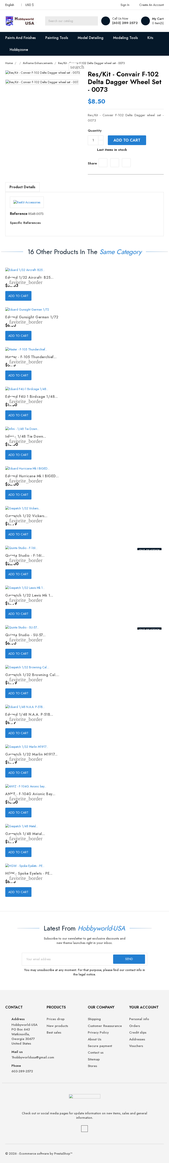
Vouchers (136, 1046)
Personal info (139, 1019)
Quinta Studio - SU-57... (25, 635)
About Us (94, 1039)
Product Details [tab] (22, 187)
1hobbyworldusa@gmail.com (25, 1057)
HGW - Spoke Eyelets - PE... (29, 873)
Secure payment (100, 1046)
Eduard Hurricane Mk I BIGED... (32, 476)
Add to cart (127, 140)
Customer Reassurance (105, 1026)
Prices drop (55, 1019)
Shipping (94, 1019)
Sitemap (94, 1059)
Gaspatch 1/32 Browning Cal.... (32, 674)
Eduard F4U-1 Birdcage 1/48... (31, 396)
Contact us (95, 1052)
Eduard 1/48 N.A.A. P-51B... (29, 714)
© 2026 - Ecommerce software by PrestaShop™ (38, 1153)
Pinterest (126, 162)
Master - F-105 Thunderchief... (31, 356)
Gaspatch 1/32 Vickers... (26, 515)
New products (57, 1026)
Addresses (137, 1039)
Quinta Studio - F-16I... (24, 555)
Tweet (114, 162)
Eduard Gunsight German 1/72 (32, 317)
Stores (92, 1066)
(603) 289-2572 (125, 22)
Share (103, 162)
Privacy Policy (98, 1032)
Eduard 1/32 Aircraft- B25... (29, 277)
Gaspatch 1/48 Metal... (25, 833)
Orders (134, 1026)
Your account (144, 1007)
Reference (19, 213)
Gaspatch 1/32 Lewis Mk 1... (29, 595)
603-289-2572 (22, 1071)
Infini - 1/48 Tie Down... (25, 436)
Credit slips (137, 1032)
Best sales (54, 1032)
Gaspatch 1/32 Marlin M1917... (31, 754)
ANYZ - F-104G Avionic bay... (30, 793)
